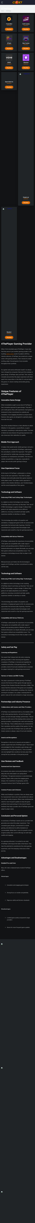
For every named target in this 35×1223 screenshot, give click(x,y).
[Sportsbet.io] (9, 73)
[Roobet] (9, 208)
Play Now (9, 29)
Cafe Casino (26, 24)
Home (2, 10)
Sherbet (25, 62)
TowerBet (9, 24)
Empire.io (26, 197)
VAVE (9, 62)
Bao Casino (26, 43)
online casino (10, 354)
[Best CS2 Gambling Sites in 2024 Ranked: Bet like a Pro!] (17, 2)
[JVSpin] (9, 41)
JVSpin (9, 43)
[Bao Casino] (26, 41)
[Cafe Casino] (26, 22)
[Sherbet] (26, 60)
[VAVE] (9, 60)
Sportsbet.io (9, 197)
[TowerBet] (9, 22)
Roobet (9, 332)
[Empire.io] (26, 73)
